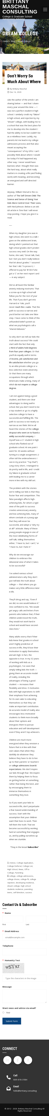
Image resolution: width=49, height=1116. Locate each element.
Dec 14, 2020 (15, 92)
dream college (13, 886)
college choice (13, 879)
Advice (13, 863)
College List (28, 866)
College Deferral (14, 866)
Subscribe (33, 847)
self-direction (18, 892)
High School (12, 869)
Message (7, 986)
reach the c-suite (23, 307)
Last (27, 924)
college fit (25, 879)
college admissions (25, 876)
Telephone (7, 945)
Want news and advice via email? (19, 1008)
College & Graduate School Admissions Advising (17, 17)
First (4, 924)
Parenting (19, 873)
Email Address (10, 931)
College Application (25, 863)
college (12, 876)
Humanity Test (11, 960)
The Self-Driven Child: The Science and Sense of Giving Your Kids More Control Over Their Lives (24, 199)
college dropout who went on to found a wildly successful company (24, 433)
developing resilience (25, 882)
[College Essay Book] (28, 1060)
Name (6, 913)
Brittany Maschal (20, 89)
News (21, 869)
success (28, 892)
